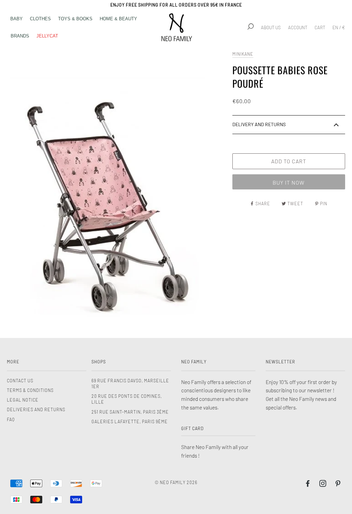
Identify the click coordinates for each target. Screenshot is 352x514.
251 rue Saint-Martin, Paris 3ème (130, 411)
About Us (271, 27)
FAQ (11, 419)
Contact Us (20, 380)
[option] (118, 187)
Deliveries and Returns (36, 409)
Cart (320, 27)
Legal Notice (22, 399)
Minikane (242, 54)
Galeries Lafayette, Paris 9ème (129, 421)
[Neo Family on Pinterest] (338, 484)
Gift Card (192, 428)
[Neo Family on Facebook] (307, 484)
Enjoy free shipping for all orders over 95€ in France (176, 4)
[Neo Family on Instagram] (323, 484)
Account (297, 27)
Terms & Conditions (30, 390)
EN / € (338, 27)
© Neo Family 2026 (176, 482)
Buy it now (289, 182)
